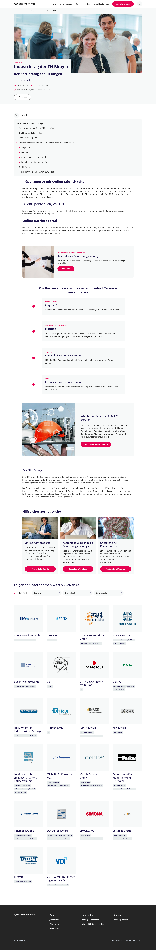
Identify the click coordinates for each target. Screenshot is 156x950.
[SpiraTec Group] (127, 814)
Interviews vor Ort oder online (34, 162)
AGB (140, 940)
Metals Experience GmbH (91, 775)
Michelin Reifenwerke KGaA (60, 775)
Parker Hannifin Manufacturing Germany (122, 777)
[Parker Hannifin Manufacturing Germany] (127, 757)
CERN (50, 681)
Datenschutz (130, 940)
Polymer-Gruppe (24, 830)
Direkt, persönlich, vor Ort (30, 133)
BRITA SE (52, 635)
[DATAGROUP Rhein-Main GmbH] (94, 665)
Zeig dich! (25, 147)
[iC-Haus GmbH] (61, 711)
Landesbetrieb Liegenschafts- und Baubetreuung (25, 777)
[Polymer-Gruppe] (28, 814)
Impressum (117, 940)
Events (53, 915)
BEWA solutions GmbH (28, 635)
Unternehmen (89, 915)
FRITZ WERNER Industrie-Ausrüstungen (28, 729)
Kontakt (118, 915)
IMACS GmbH (88, 728)
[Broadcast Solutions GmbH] (94, 618)
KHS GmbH (119, 728)
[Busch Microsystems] (28, 665)
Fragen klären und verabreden (34, 157)
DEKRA (117, 681)
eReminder (22, 97)
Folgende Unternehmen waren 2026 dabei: (38, 172)
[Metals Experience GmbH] (94, 757)
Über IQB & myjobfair (90, 920)
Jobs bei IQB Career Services (93, 924)
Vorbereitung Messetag (115, 569)
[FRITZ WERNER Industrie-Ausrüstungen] (28, 711)
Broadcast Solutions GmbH (92, 637)
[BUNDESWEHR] (127, 618)
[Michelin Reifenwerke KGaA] (61, 757)
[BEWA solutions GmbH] (28, 618)
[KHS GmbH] (127, 711)
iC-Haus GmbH (56, 728)
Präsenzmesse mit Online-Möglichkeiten (37, 128)
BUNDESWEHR (121, 635)
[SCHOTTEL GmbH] (61, 814)
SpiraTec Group (122, 830)
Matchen (25, 152)
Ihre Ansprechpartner (122, 920)
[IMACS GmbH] (94, 711)
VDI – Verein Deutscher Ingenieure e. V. (61, 878)
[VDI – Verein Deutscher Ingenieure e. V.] (61, 860)
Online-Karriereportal (28, 137)
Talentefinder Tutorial (40, 569)
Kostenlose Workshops (78, 569)
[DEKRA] (127, 665)
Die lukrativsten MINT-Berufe (96, 444)
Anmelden (66, 269)
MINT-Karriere (55, 928)
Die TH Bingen (25, 167)
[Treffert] (28, 860)
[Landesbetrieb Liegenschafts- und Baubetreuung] (28, 757)
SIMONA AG (87, 830)
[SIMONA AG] (94, 814)
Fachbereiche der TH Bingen (78, 194)
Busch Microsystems (26, 681)
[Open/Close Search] (139, 3)
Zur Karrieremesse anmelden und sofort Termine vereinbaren (46, 142)
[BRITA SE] (61, 618)
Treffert (18, 877)
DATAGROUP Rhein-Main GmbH (92, 683)
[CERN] (61, 665)
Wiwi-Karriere (55, 924)
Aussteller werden (123, 4)
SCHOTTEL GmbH (57, 830)
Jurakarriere (54, 920)
